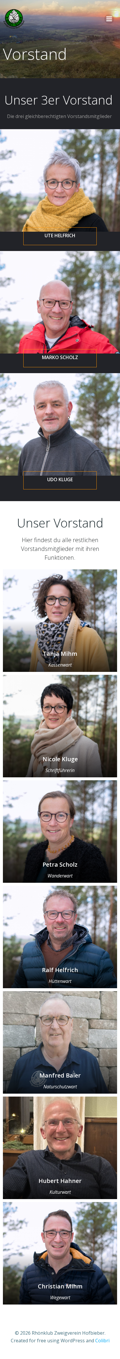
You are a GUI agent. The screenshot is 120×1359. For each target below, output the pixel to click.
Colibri (102, 1340)
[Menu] (109, 19)
